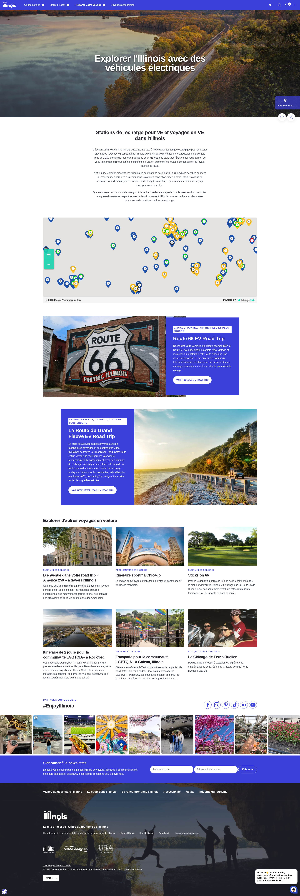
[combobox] (270, 5)
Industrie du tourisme (213, 791)
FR (270, 5)
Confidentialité (146, 833)
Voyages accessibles (122, 5)
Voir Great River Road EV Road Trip (92, 490)
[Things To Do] (43, 5)
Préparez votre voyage (88, 5)
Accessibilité (172, 791)
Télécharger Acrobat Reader (57, 865)
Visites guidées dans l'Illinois (62, 791)
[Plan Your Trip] (104, 5)
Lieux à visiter (57, 5)
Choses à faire (32, 5)
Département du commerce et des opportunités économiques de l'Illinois (79, 833)
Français (49, 878)
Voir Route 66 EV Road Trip (192, 380)
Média (190, 791)
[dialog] (4, 891)
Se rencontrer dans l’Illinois (140, 791)
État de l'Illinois (127, 833)
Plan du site (164, 833)
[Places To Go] (68, 5)
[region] (279, 4)
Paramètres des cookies (187, 833)
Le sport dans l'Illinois (102, 791)
